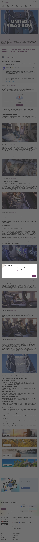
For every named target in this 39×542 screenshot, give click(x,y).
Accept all (34, 275)
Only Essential (21, 275)
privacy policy (15, 270)
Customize (27, 275)
